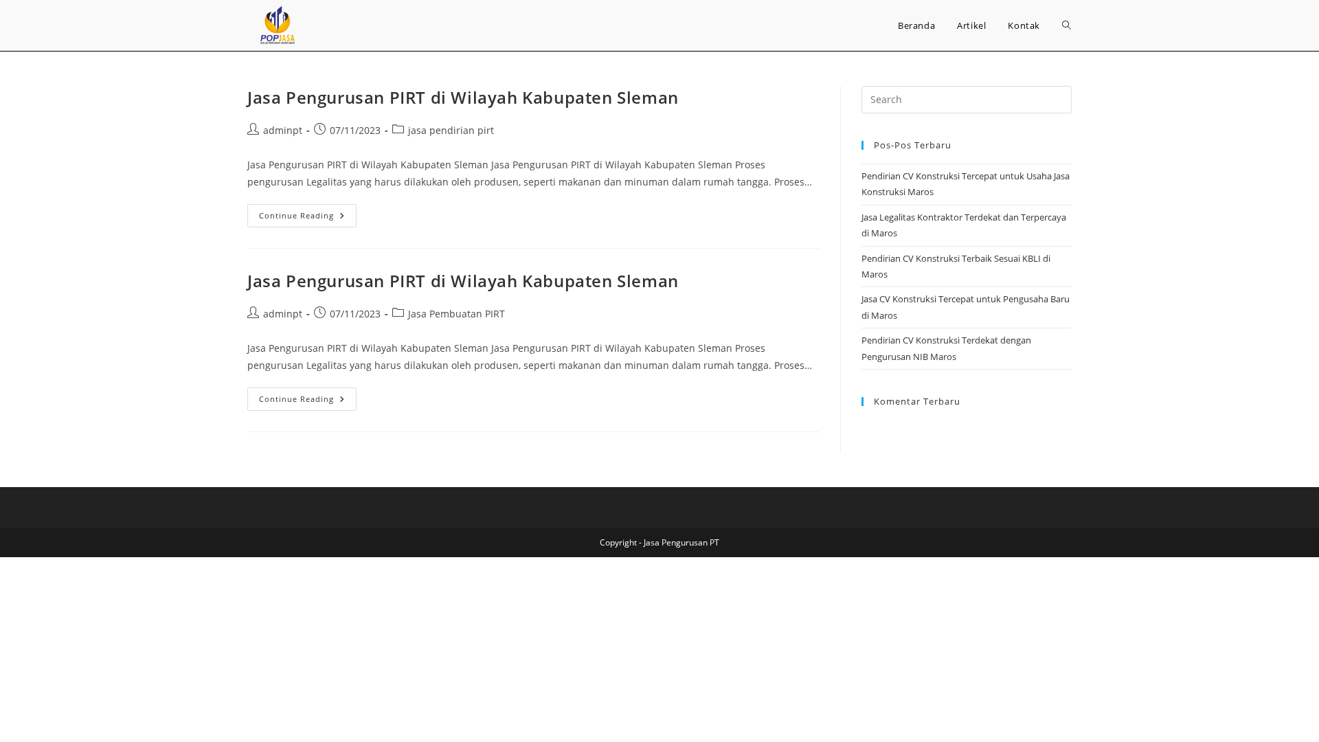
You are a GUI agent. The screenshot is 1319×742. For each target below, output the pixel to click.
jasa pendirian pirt (451, 130)
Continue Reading (308, 212)
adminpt (282, 130)
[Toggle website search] (1066, 25)
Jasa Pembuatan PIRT (456, 313)
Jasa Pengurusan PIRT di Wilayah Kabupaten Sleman (463, 97)
